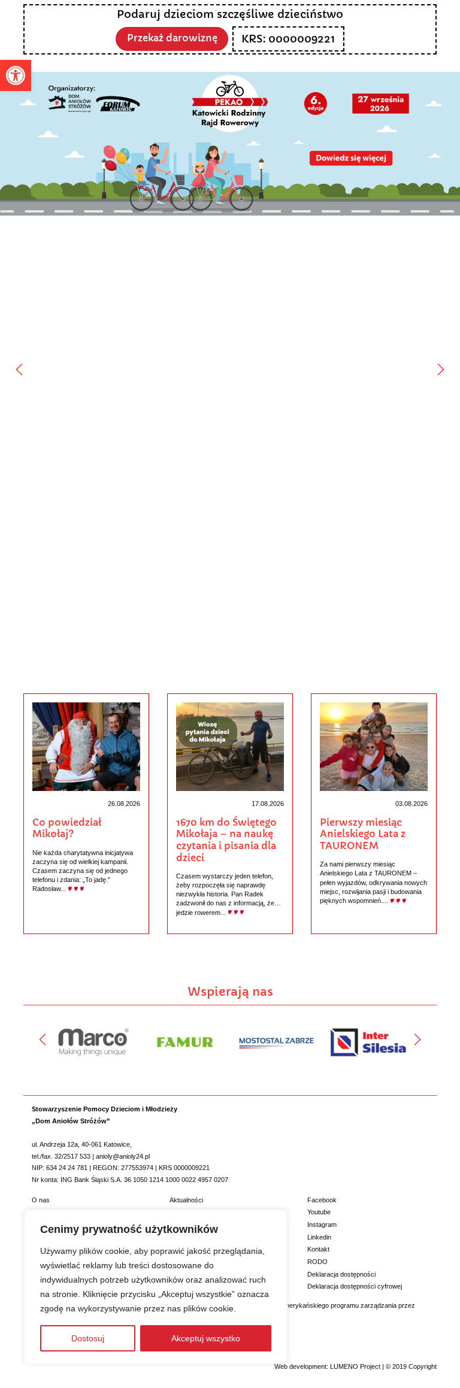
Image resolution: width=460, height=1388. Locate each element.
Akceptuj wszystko (205, 1338)
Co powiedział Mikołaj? (66, 828)
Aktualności (186, 1200)
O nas (41, 1200)
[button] (15, 75)
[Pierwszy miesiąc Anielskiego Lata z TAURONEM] (374, 746)
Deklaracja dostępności (341, 1274)
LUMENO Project (355, 1366)
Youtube (319, 1212)
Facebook (322, 1200)
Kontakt (318, 1249)
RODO (317, 1261)
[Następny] (441, 369)
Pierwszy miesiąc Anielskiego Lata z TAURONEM (362, 834)
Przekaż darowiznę (172, 38)
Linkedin (319, 1237)
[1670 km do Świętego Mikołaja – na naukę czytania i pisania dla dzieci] (230, 746)
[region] (156, 1287)
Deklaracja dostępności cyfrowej (354, 1286)
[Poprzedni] (19, 369)
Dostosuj (87, 1338)
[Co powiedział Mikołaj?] (86, 746)
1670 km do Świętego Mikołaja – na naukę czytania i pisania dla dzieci (226, 840)
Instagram (322, 1224)
